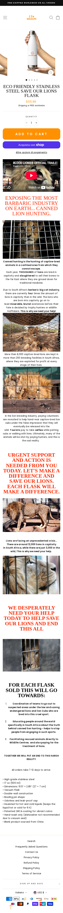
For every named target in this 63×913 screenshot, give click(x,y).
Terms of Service (31, 873)
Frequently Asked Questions (31, 846)
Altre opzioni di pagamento (31, 152)
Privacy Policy (31, 857)
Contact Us (31, 852)
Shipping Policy (31, 868)
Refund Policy (31, 862)
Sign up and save (31, 883)
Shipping (22, 105)
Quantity (31, 116)
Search (31, 841)
